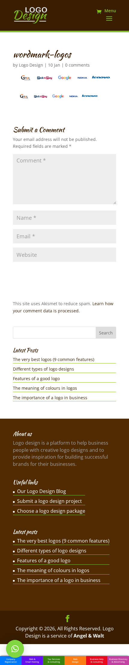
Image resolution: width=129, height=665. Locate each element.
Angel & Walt (89, 635)
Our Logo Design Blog (41, 491)
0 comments (77, 65)
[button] (15, 649)
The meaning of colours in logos (45, 388)
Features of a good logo (36, 378)
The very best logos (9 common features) (53, 359)
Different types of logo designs (43, 369)
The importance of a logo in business (50, 397)
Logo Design (31, 65)
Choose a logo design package (51, 511)
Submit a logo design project (49, 501)
